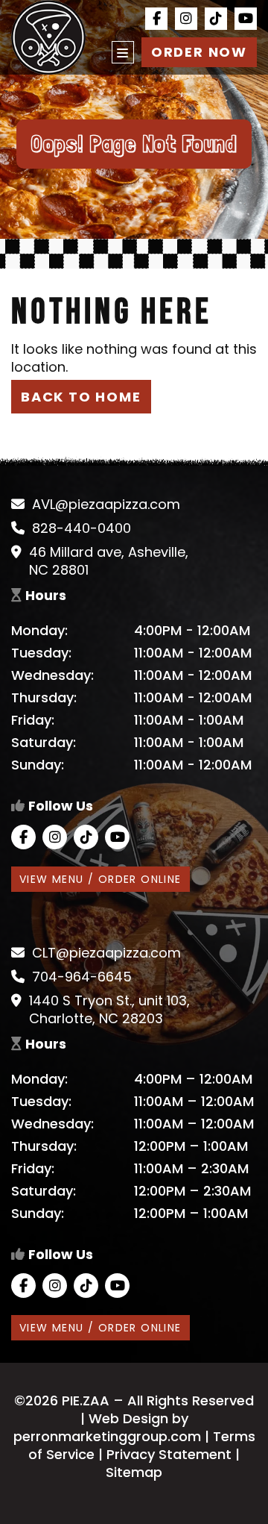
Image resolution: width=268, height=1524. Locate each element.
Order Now (199, 52)
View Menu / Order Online (100, 879)
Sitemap (134, 1472)
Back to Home (81, 396)
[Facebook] (156, 18)
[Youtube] (245, 18)
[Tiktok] (216, 18)
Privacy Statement (169, 1454)
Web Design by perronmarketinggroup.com (107, 1427)
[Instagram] (186, 18)
